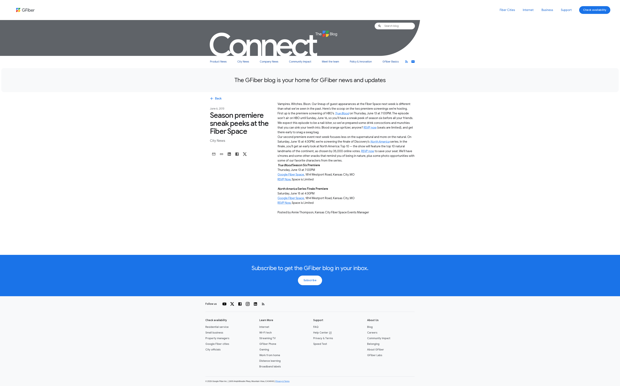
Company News (269, 61)
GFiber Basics (390, 61)
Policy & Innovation (361, 61)
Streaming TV (267, 338)
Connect (264, 45)
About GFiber (375, 349)
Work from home (269, 355)
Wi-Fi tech (265, 332)
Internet (528, 10)
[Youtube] (224, 304)
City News (243, 61)
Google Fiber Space (291, 174)
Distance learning (270, 361)
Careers (372, 332)
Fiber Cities (507, 10)
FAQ (315, 327)
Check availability (594, 10)
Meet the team (330, 61)
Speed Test (320, 344)
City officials (213, 349)
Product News (218, 61)
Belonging (373, 344)
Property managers (217, 338)
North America (380, 141)
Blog (370, 327)
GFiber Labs (374, 355)
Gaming (264, 349)
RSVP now (370, 127)
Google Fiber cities (217, 344)
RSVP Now (284, 179)
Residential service (217, 327)
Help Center (322, 332)
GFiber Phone (267, 344)
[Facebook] (240, 304)
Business (547, 10)
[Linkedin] (255, 304)
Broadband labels (270, 366)
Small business (214, 332)
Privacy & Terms (323, 338)
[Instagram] (248, 304)
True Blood (342, 113)
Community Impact (300, 61)
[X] (232, 304)
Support (566, 10)
